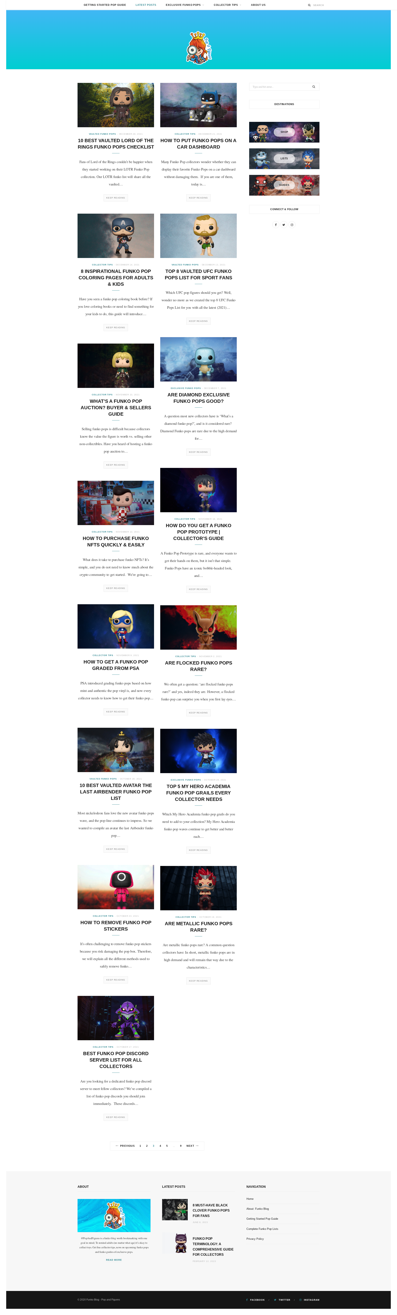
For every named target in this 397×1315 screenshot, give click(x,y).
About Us (258, 5)
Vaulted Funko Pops (102, 134)
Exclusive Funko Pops (183, 5)
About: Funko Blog (257, 1208)
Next (190, 1145)
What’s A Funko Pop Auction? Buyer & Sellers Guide (116, 407)
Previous (127, 1145)
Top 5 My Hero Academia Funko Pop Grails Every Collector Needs (198, 793)
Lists (284, 158)
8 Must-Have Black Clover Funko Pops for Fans (211, 1211)
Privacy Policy (255, 1238)
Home (250, 1198)
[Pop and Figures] (198, 47)
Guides (284, 185)
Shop (284, 132)
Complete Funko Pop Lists (262, 1228)
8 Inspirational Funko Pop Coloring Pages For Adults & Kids (116, 278)
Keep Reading (115, 198)
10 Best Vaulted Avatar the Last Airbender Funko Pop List (116, 792)
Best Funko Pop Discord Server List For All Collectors (116, 1060)
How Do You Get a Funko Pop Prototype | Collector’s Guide (198, 532)
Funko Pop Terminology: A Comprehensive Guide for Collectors (213, 1246)
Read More (114, 1260)
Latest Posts (146, 5)
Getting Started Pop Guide (105, 5)
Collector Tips (226, 5)
